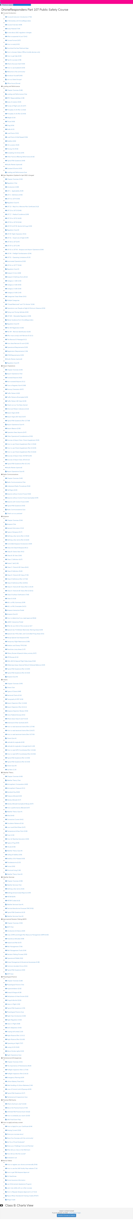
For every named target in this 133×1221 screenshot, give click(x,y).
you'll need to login (75, 1213)
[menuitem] (0, 3)
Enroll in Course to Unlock (66, 1215)
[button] (6, 5)
